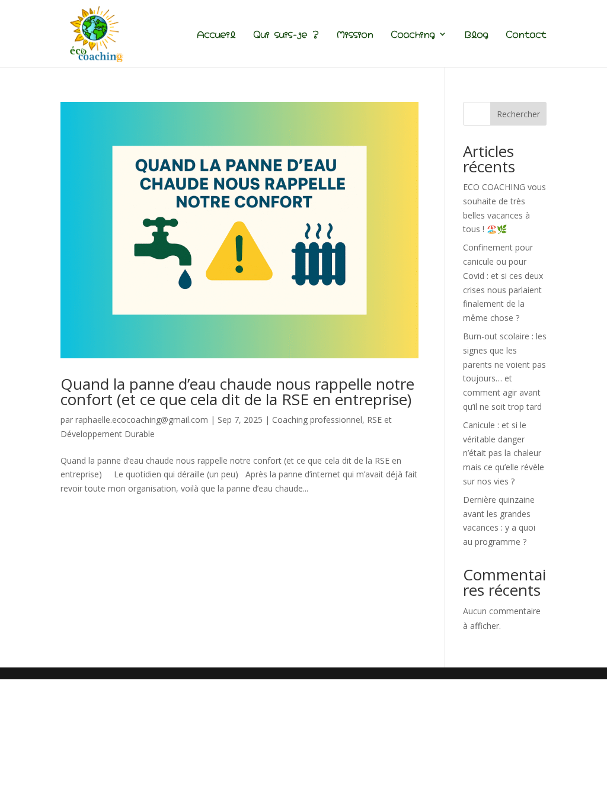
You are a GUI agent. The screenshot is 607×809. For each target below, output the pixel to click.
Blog (476, 35)
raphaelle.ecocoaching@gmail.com (141, 419)
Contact (526, 35)
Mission (355, 35)
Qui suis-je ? (286, 35)
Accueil (216, 35)
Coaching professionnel (317, 419)
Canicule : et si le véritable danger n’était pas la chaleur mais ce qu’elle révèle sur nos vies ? (503, 453)
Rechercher (518, 114)
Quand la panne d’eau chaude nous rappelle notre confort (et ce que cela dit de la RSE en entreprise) (237, 391)
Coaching (413, 35)
